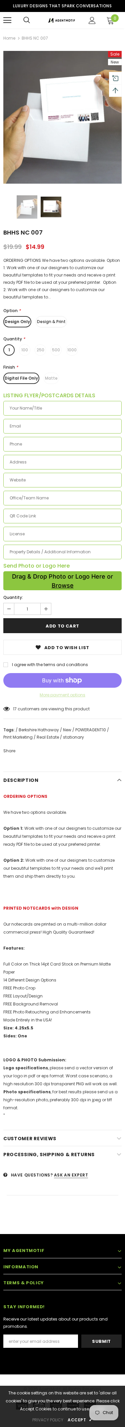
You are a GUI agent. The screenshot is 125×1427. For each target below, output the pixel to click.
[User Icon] (92, 20)
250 (40, 350)
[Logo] (61, 20)
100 (24, 350)
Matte (51, 378)
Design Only (17, 321)
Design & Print (51, 321)
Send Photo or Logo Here (36, 566)
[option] (62, 117)
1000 (72, 350)
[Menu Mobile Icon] (7, 20)
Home (9, 38)
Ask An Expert (71, 1175)
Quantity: (13, 597)
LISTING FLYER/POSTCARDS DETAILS (49, 395)
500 (56, 350)
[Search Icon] (26, 20)
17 (15, 709)
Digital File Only (21, 378)
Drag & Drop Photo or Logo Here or (62, 581)
